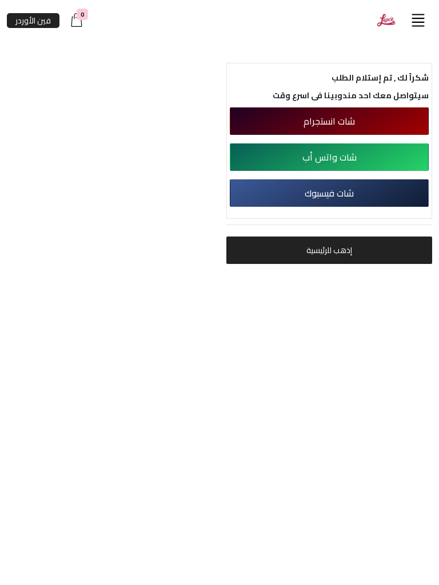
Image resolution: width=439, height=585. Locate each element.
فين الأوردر (33, 20)
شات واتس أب (329, 157)
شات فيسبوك (329, 193)
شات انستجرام (329, 121)
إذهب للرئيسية (329, 250)
